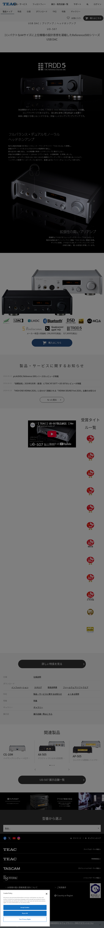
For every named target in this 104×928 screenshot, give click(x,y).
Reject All (25, 913)
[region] (25, 908)
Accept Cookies (25, 907)
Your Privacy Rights (25, 919)
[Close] (47, 894)
